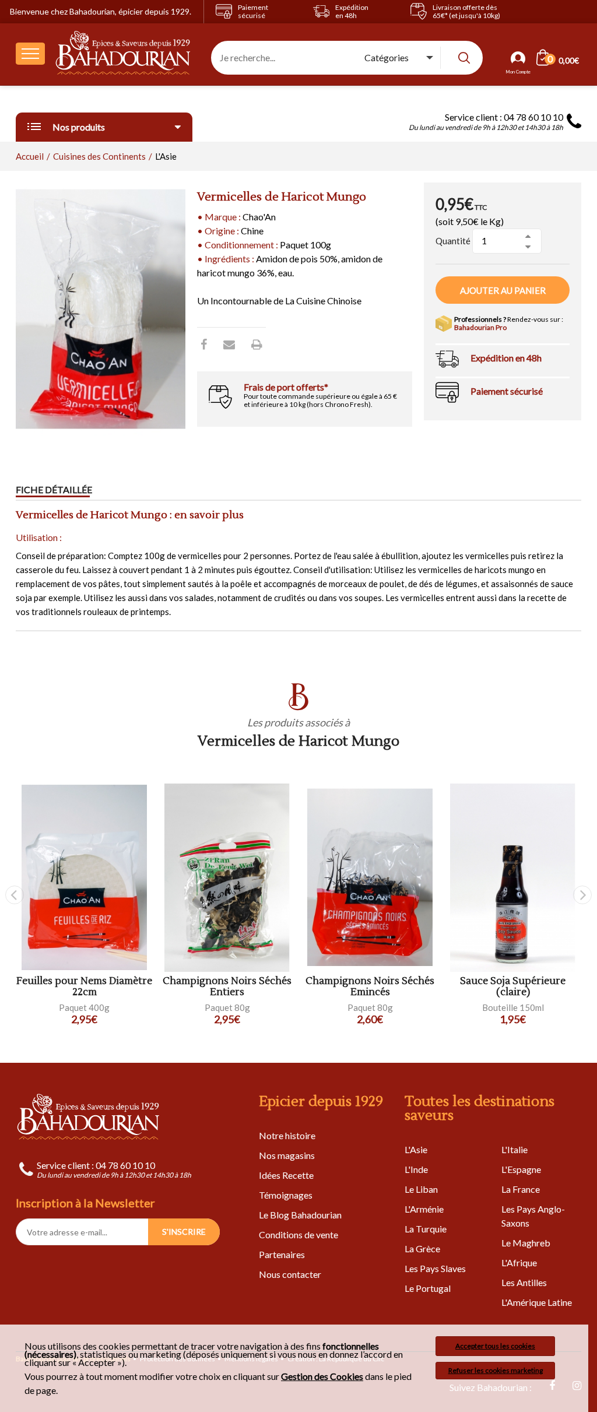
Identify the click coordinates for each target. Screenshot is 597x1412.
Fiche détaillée (54, 489)
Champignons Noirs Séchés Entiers (227, 986)
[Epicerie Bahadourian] (123, 53)
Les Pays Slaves (435, 1268)
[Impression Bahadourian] (256, 344)
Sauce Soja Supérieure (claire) (513, 986)
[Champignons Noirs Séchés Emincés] (370, 878)
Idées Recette (286, 1175)
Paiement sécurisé (506, 390)
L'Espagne (521, 1169)
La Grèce (422, 1248)
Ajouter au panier (503, 290)
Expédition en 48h (506, 357)
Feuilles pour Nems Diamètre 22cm (84, 986)
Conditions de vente (298, 1234)
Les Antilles (524, 1282)
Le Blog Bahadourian (300, 1214)
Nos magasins (287, 1155)
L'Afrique (519, 1262)
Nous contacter (290, 1274)
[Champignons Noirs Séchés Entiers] (227, 878)
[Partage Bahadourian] (229, 344)
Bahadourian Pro (480, 327)
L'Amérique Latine (536, 1302)
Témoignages (285, 1194)
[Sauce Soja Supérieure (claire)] (512, 878)
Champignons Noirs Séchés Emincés (369, 986)
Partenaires (282, 1254)
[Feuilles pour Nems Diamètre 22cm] (84, 878)
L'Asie (416, 1149)
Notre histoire (287, 1135)
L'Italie (514, 1149)
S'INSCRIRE (184, 1232)
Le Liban (421, 1189)
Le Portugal (428, 1288)
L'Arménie (424, 1208)
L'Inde (416, 1169)
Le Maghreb (525, 1242)
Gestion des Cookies (322, 1376)
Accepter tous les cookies (495, 1345)
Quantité (453, 241)
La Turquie (426, 1228)
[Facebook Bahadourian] (204, 344)
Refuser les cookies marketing (495, 1370)
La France (520, 1189)
